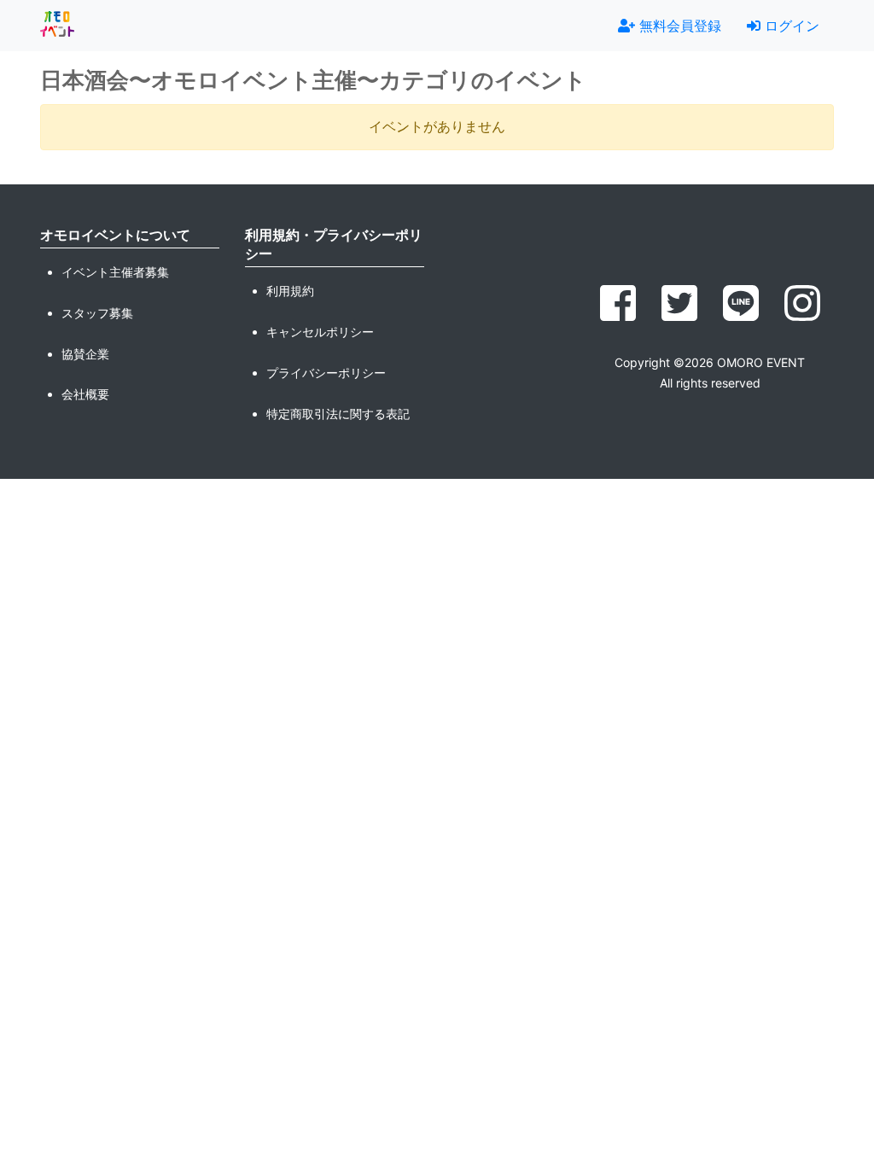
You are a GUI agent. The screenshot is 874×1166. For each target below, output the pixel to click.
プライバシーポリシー (326, 372)
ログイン (789, 25)
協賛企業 (85, 354)
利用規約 (290, 290)
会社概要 (85, 394)
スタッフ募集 (97, 313)
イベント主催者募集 (115, 272)
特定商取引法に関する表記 (338, 413)
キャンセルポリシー (320, 331)
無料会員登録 (678, 25)
